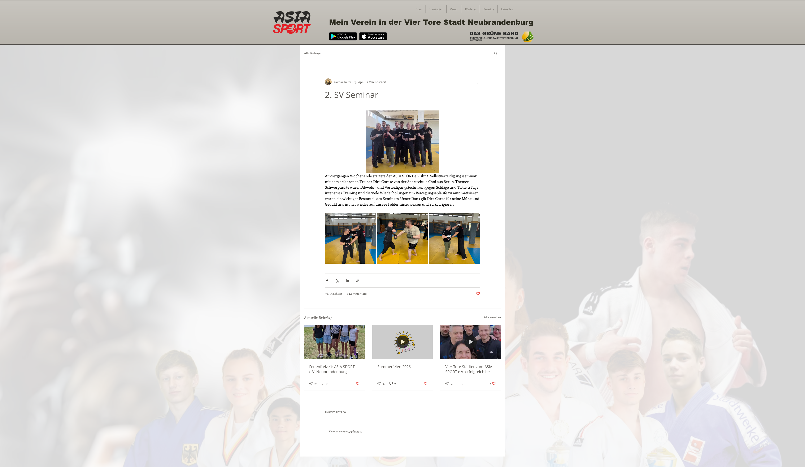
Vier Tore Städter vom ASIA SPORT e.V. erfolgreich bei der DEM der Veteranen (468, 369)
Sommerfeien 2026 (394, 366)
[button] (496, 53)
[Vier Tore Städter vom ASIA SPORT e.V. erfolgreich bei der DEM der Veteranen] (470, 342)
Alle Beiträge (312, 53)
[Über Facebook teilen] (327, 281)
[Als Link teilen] (358, 281)
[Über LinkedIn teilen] (347, 281)
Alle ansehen (492, 317)
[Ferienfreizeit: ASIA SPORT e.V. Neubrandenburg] (334, 342)
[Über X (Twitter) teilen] (337, 281)
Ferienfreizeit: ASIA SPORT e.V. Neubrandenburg (332, 369)
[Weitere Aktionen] (477, 81)
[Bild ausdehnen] (350, 238)
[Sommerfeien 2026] (402, 342)
